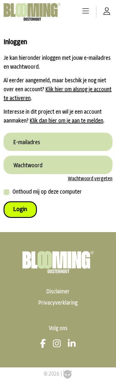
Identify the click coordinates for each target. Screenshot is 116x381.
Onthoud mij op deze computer (47, 192)
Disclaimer (58, 292)
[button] (85, 12)
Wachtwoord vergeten (90, 178)
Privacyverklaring (58, 303)
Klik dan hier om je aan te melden (66, 121)
